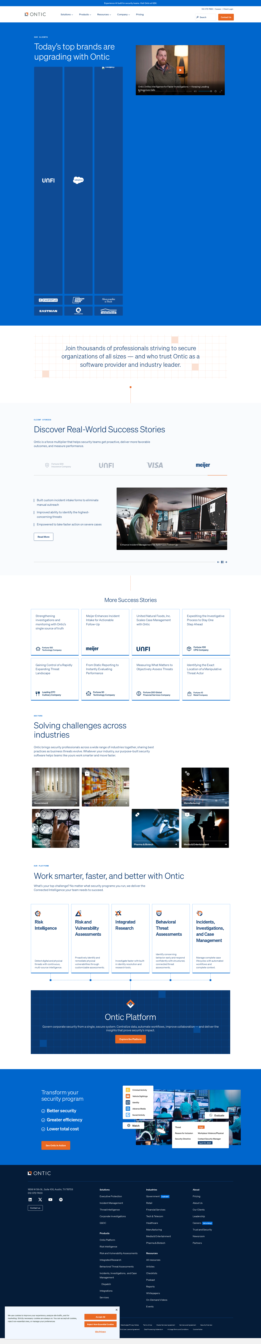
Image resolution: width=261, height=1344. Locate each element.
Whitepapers (153, 1293)
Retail (105, 803)
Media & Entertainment (205, 844)
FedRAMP (165, 1196)
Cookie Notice (197, 1329)
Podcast (150, 1279)
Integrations (106, 1290)
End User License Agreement (130, 1329)
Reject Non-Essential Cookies (100, 1324)
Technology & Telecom (105, 844)
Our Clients (199, 1209)
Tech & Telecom (154, 1216)
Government (55, 803)
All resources (153, 1259)
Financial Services (155, 803)
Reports (150, 1286)
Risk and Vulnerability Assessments (119, 1253)
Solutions (66, 14)
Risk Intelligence (108, 1246)
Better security (61, 1110)
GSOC (103, 1222)
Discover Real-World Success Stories (99, 429)
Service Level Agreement (187, 1325)
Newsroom (199, 1236)
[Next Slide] (226, 562)
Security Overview (206, 1325)
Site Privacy (100, 1331)
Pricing (140, 14)
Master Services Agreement (165, 1325)
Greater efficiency (64, 1119)
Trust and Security (202, 1229)
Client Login (228, 9)
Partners (197, 1242)
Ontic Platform (130, 1016)
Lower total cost (63, 1128)
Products (84, 14)
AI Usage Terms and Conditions (178, 1329)
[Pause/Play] (222, 562)
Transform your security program (62, 1095)
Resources (103, 14)
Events (150, 1306)
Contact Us (226, 17)
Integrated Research (110, 1259)
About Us (198, 1202)
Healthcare (55, 844)
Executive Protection (111, 1196)
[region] (62, 1322)
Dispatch (106, 1283)
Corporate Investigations (113, 1216)
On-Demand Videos (156, 1299)
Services (104, 1297)
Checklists (151, 1273)
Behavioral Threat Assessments (117, 1266)
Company (122, 14)
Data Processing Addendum (153, 1329)
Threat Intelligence (110, 1209)
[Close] (117, 1310)
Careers (218, 9)
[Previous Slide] (218, 562)
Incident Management (111, 1202)
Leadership (199, 1216)
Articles (150, 1266)
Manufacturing (205, 803)
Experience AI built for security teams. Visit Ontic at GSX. (130, 3)
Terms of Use (147, 1325)
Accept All (100, 1317)
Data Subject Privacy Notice (130, 1325)
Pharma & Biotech (155, 844)
